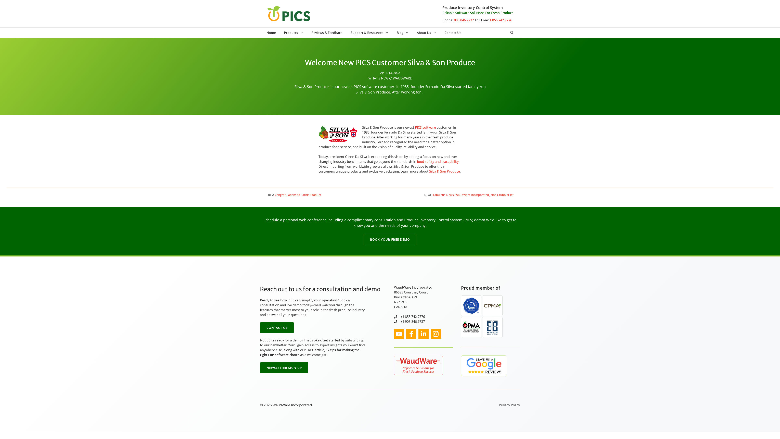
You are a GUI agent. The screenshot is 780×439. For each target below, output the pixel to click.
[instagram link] (399, 334)
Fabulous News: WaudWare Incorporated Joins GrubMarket (473, 195)
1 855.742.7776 (413, 316)
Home (271, 32)
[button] (512, 33)
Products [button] (291, 32)
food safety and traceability (438, 161)
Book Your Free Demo (390, 239)
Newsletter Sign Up (284, 368)
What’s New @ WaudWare (390, 78)
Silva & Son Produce (444, 171)
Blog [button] (400, 32)
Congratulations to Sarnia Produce (298, 195)
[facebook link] (411, 334)
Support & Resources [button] (367, 32)
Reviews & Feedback (326, 32)
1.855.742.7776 (501, 20)
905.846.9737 (464, 20)
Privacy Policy (509, 405)
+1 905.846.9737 (413, 321)
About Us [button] (424, 32)
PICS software (425, 127)
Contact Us (452, 32)
